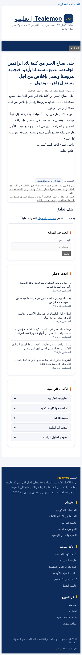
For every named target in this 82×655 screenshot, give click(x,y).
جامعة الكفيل (69, 585)
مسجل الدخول (47, 218)
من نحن (72, 604)
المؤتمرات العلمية (41, 427)
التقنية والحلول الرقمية (41, 437)
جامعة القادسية (68, 560)
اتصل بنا (72, 611)
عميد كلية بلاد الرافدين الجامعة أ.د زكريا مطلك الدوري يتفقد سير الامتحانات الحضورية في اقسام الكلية (42, 198)
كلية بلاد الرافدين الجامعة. (49, 180)
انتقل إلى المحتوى (69, 4)
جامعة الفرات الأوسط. (64, 573)
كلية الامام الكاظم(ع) (65, 579)
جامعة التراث (41, 418)
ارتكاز (59, 648)
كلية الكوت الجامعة (66, 554)
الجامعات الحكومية (41, 398)
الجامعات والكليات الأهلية (41, 408)
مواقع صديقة (69, 623)
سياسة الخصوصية (67, 617)
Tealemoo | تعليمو (38, 18)
